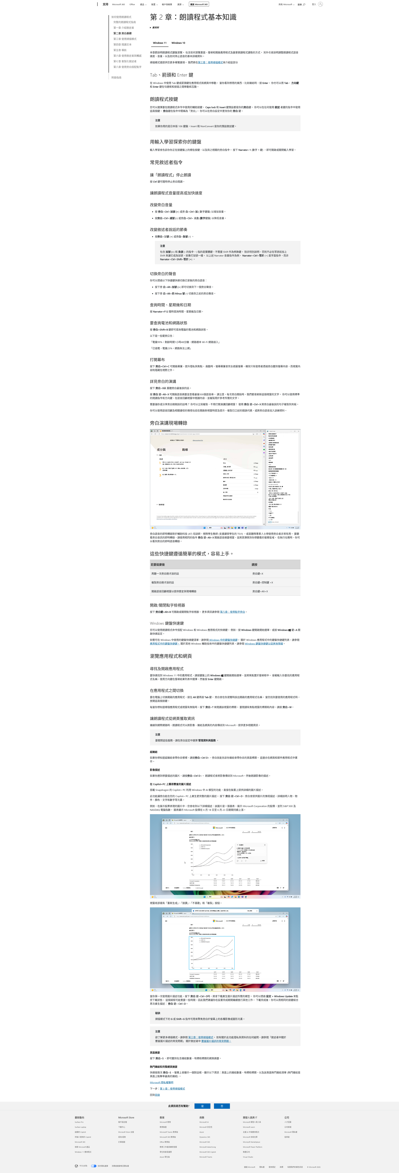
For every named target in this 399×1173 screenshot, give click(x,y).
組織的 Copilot (80, 1132)
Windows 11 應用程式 (83, 1152)
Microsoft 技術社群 (250, 1137)
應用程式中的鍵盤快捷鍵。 (165, 643)
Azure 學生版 (165, 1157)
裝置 (153, 4)
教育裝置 (163, 1127)
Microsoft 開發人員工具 (252, 1122)
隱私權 (261, 1167)
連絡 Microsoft (249, 1167)
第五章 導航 (120, 50)
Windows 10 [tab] (178, 42)
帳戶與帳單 (167, 4)
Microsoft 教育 (165, 1122)
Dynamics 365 (205, 1137)
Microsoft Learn (249, 1127)
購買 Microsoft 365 (199, 4)
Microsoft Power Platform (252, 1147)
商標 (281, 1167)
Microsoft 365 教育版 (168, 1137)
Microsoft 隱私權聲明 (161, 1082)
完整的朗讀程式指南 (124, 22)
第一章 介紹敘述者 (123, 27)
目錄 (157, 1094)
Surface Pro (79, 1122)
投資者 (287, 1137)
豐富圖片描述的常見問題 (215, 1041)
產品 (142, 4)
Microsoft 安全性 (206, 1127)
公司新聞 (287, 1127)
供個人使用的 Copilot (83, 1137)
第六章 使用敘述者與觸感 (127, 55)
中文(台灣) (83, 1166)
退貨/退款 (122, 1137)
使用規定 (272, 1167)
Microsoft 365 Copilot (208, 1152)
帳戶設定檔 (122, 1122)
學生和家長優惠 (166, 1152)
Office (132, 4)
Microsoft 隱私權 (290, 1132)
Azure (202, 1132)
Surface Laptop (80, 1127)
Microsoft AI (204, 1122)
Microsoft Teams (206, 1157)
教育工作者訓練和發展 (168, 1147)
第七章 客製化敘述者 (125, 61)
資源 (179, 4)
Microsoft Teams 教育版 (169, 1132)
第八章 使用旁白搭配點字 (127, 66)
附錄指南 (116, 77)
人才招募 (287, 1122)
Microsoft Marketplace (251, 1142)
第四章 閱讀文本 (122, 44)
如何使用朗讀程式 (121, 17)
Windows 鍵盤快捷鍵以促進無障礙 (264, 643)
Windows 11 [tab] (160, 42)
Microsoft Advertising (208, 1147)
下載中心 (121, 1127)
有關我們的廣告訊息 (295, 1167)
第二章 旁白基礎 (122, 33)
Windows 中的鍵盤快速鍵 (223, 639)
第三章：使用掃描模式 (210, 62)
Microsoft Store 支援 (126, 1132)
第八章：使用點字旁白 (232, 611)
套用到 (155, 27)
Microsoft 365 (118, 4)
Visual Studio (248, 1157)
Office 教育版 (165, 1142)
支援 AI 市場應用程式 (251, 1132)
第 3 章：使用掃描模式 (172, 1088)
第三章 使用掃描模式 (125, 38)
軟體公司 (246, 1152)
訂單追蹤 (121, 1142)
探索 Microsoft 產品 (82, 1147)
